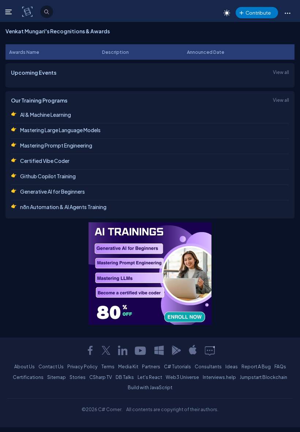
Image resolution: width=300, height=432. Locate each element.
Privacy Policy (82, 366)
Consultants (208, 366)
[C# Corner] (28, 11)
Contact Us (51, 366)
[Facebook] (90, 350)
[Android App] (176, 350)
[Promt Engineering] (150, 273)
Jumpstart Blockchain (263, 377)
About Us (24, 366)
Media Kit (128, 366)
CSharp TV (100, 377)
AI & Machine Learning (45, 114)
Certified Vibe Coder (45, 160)
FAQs (280, 366)
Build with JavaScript (150, 387)
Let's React (150, 377)
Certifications (28, 377)
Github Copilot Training (48, 176)
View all (281, 72)
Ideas (231, 366)
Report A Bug (256, 366)
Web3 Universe (182, 377)
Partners (151, 366)
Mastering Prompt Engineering (56, 145)
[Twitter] (106, 350)
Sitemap (56, 377)
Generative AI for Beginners (52, 191)
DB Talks (125, 377)
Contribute (258, 13)
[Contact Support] (210, 350)
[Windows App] (159, 350)
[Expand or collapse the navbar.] (9, 11)
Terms (108, 366)
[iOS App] (193, 350)
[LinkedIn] (122, 350)
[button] (287, 12)
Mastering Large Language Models (60, 130)
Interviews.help (219, 377)
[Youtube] (141, 350)
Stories (78, 377)
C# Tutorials (177, 366)
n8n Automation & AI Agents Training (63, 207)
